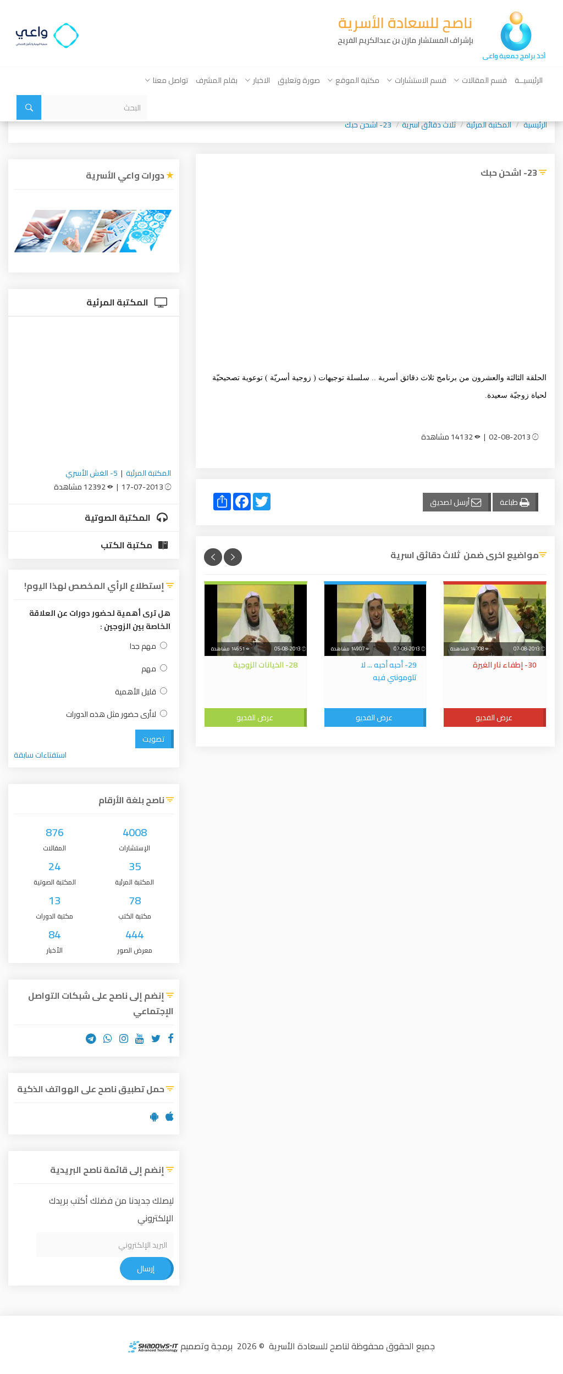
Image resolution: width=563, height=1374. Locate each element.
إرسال (145, 1268)
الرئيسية (535, 125)
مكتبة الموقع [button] (357, 80)
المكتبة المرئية (488, 125)
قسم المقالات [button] (484, 80)
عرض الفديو (494, 717)
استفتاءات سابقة (40, 755)
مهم (148, 669)
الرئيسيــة (529, 80)
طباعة (510, 502)
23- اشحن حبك (368, 125)
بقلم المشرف (217, 80)
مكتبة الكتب (127, 545)
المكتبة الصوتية (118, 517)
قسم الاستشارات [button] (420, 80)
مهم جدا (143, 646)
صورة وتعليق (299, 80)
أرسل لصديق (450, 502)
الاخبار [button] (261, 80)
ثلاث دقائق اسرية (429, 125)
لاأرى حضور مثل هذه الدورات (111, 714)
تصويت (153, 739)
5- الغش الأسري (91, 473)
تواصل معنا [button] (170, 80)
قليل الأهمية (135, 692)
